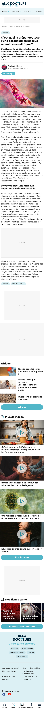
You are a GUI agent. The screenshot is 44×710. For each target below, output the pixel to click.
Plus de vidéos (14, 416)
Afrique (27, 27)
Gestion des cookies (31, 668)
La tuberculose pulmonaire (30, 617)
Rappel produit (27, 649)
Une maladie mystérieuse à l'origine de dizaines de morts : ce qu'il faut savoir (21, 517)
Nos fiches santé (16, 599)
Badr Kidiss (16, 66)
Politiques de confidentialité (28, 672)
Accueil (4, 27)
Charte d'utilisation (10, 676)
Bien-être (15, 12)
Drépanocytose (18, 284)
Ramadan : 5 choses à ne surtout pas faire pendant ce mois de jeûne (19, 484)
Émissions (38, 12)
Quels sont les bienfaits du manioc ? (30, 398)
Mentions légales (9, 671)
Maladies (19, 27)
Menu (39, 708)
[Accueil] (22, 640)
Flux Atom (27, 679)
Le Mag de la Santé (17, 652)
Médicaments (22, 656)
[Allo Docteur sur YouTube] (9, 694)
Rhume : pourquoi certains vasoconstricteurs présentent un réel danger (27, 384)
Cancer (31, 652)
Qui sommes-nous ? (10, 668)
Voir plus (22, 407)
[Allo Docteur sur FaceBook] (3, 694)
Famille (26, 12)
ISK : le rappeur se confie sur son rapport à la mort (21, 550)
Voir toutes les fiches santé (22, 626)
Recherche (30, 708)
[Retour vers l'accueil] (22, 4)
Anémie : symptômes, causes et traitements (9, 615)
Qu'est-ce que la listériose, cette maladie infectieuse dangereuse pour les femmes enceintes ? (20, 450)
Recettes (14, 649)
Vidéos (13, 708)
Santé (4, 12)
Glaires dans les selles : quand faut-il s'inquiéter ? (30, 371)
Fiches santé (22, 708)
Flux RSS (5, 679)
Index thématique (30, 676)
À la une (4, 708)
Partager (10, 73)
